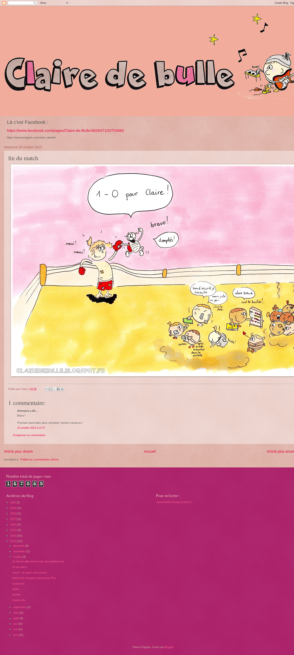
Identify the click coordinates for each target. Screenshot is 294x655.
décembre (19, 545)
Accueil (150, 451)
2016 (13, 524)
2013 (13, 541)
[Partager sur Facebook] (58, 389)
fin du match (19, 567)
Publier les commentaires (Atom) (40, 459)
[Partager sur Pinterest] (62, 389)
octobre (18, 556)
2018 (13, 513)
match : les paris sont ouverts (29, 572)
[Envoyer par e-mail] (47, 389)
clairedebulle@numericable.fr (174, 502)
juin (15, 623)
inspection (18, 583)
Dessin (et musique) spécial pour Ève (34, 577)
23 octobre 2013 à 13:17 (31, 427)
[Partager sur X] (55, 389)
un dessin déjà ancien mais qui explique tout (38, 561)
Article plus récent (18, 451)
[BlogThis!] (51, 389)
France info (18, 600)
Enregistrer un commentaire (29, 435)
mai (15, 629)
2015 (13, 530)
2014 (13, 535)
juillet (16, 618)
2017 (13, 519)
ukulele (16, 594)
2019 (13, 508)
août (16, 612)
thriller (15, 589)
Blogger (169, 647)
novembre (19, 551)
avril (16, 634)
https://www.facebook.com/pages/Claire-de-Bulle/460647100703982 (65, 130)
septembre (19, 607)
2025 (13, 502)
